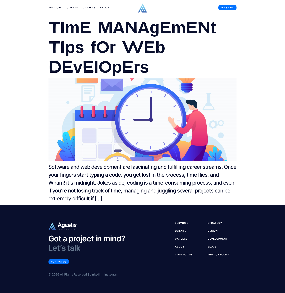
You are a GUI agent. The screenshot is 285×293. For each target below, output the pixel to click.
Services (55, 7)
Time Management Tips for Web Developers (132, 46)
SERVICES (182, 222)
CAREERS (181, 238)
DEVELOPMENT (218, 238)
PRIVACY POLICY (219, 254)
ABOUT (180, 246)
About (105, 7)
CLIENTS (181, 230)
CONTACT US (184, 254)
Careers (89, 7)
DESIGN (213, 230)
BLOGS (212, 246)
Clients (72, 7)
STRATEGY (215, 222)
